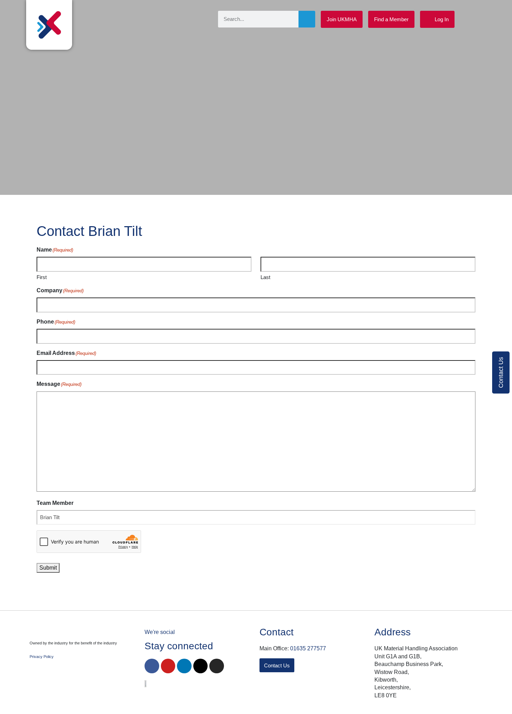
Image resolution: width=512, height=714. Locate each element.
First (42, 277)
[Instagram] (216, 666)
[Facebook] (152, 666)
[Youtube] (168, 666)
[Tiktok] (200, 666)
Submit (48, 568)
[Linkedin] (184, 666)
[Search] (306, 19)
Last (265, 277)
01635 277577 (308, 648)
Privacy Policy (42, 656)
